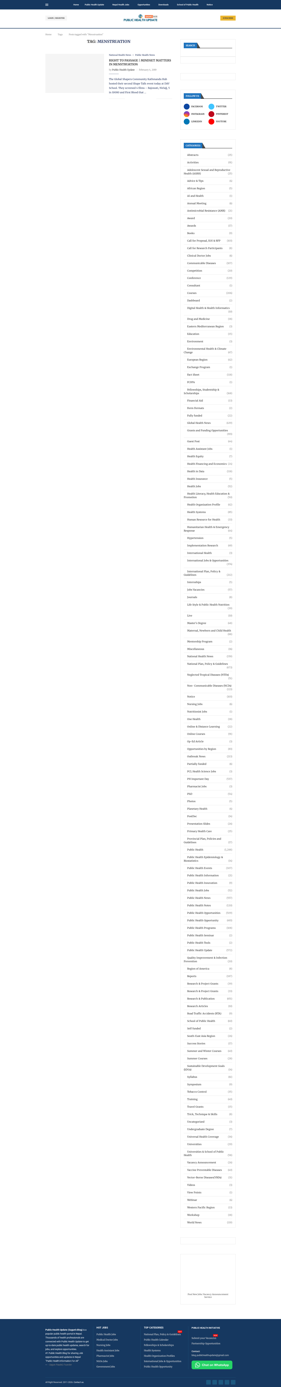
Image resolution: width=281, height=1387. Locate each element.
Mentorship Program (209, 641)
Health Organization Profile (209, 504)
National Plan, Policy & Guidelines (209, 664)
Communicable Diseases (209, 263)
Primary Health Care (209, 831)
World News (209, 1222)
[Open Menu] (46, 4)
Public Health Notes (209, 905)
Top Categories (153, 1328)
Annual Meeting (209, 203)
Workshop (209, 1214)
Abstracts (209, 154)
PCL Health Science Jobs (209, 771)
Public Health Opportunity (209, 920)
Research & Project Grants (209, 983)
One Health (209, 719)
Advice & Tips (209, 180)
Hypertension (209, 538)
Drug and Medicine (209, 318)
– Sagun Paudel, (55, 1364)
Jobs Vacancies (209, 589)
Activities (209, 162)
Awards (209, 225)
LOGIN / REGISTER (56, 18)
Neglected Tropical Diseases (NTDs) (209, 675)
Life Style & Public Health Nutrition (209, 605)
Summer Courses (209, 1058)
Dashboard (209, 300)
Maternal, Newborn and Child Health (209, 630)
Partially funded (209, 763)
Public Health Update (94, 4)
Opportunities (144, 4)
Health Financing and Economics (209, 463)
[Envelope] (233, 1382)
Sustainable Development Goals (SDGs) (208, 1067)
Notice (210, 4)
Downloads (163, 4)
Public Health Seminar (209, 935)
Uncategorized (209, 1121)
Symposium (209, 1084)
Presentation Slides (209, 823)
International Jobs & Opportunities (209, 560)
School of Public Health (187, 4)
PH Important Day (209, 778)
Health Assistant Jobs (209, 448)
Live (209, 615)
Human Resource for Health (209, 519)
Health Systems (209, 512)
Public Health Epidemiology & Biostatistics (208, 859)
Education (209, 333)
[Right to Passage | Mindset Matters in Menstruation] (74, 73)
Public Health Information (209, 875)
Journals (209, 597)
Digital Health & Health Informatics (209, 308)
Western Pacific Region (209, 1207)
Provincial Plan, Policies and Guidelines (208, 840)
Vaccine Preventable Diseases (209, 1170)
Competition (209, 270)
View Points (209, 1192)
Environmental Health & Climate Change (208, 350)
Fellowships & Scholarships (159, 1345)
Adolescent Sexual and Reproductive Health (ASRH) (208, 171)
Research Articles (209, 1006)
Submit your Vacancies (204, 1338)
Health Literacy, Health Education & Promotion (208, 495)
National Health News (209, 656)
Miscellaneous (209, 649)
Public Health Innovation (209, 882)
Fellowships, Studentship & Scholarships (208, 391)
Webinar (209, 1200)
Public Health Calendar (156, 1340)
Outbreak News (209, 756)
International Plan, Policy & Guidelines (208, 573)
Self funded (209, 1028)
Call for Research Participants (209, 248)
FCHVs (209, 382)
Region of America (209, 968)
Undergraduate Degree (209, 1129)
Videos (209, 1185)
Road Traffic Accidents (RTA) (209, 1013)
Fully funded (209, 415)
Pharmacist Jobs (209, 786)
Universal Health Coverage (209, 1136)
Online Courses (209, 733)
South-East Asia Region (209, 1036)
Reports (209, 976)
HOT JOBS (102, 1328)
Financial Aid (209, 400)
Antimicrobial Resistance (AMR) (209, 210)
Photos (209, 801)
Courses (209, 293)
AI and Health (209, 195)
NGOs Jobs (102, 1361)
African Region (209, 188)
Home (76, 4)
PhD (209, 793)
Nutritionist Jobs (209, 711)
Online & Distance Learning (209, 726)
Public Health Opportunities (209, 912)
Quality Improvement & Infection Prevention (208, 959)
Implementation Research (209, 545)
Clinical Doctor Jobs (209, 255)
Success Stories (209, 1043)
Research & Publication (209, 998)
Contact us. (79, 1382)
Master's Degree (209, 623)
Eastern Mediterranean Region (209, 326)
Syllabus (209, 1076)
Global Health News (209, 422)
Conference (209, 278)
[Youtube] (227, 1382)
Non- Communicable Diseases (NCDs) (209, 686)
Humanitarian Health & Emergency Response (208, 529)
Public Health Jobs (209, 890)
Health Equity (209, 456)
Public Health (209, 849)
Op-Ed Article (209, 741)
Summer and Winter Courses (209, 1051)
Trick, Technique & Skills (209, 1114)
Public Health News (209, 897)
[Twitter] (214, 1382)
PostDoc (209, 816)
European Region (209, 359)
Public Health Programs (209, 927)
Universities (209, 1144)
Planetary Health (209, 808)
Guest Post (209, 441)
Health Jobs (209, 486)
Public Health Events (209, 868)
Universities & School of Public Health (208, 1153)
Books (209, 233)
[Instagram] (221, 1382)
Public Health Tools (209, 942)
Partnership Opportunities (206, 1343)
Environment (209, 341)
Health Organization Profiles (159, 1356)
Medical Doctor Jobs (107, 1340)
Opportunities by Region (209, 748)
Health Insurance (209, 478)
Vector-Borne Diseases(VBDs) (209, 1177)
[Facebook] (208, 1382)
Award (209, 218)
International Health (209, 553)
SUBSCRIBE (228, 18)
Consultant (209, 285)
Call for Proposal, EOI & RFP (209, 240)
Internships (209, 582)
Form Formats (209, 408)
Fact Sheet (209, 374)
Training (209, 1099)
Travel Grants (209, 1106)
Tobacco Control (209, 1091)
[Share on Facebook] (129, 98)
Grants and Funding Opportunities (209, 430)
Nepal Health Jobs (120, 4)
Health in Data (209, 471)
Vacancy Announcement (209, 1162)
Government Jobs (105, 1366)
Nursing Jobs (209, 704)
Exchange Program (209, 367)
